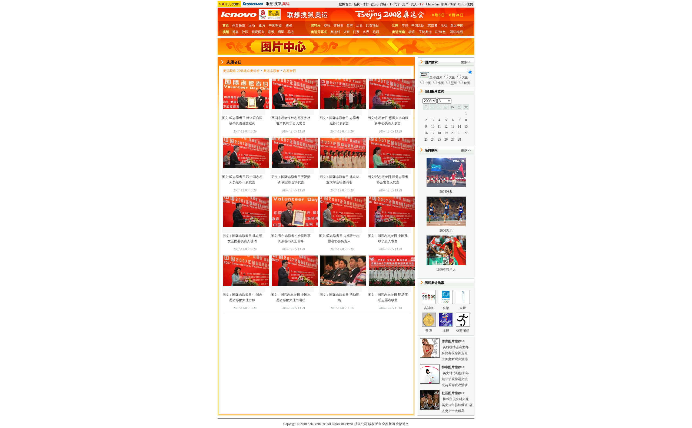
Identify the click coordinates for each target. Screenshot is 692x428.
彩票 (271, 32)
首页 (225, 25)
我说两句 (258, 32)
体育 (365, 4)
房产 (405, 4)
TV (422, 4)
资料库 (316, 25)
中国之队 (417, 25)
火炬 (346, 32)
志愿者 (432, 25)
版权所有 (374, 424)
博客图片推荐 (451, 367)
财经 (383, 4)
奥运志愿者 (271, 71)
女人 (414, 4)
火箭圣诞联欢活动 (455, 385)
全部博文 (402, 424)
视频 (225, 32)
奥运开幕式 (319, 32)
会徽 (446, 308)
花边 (290, 32)
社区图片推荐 (451, 393)
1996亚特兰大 (446, 269)
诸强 (289, 25)
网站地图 (456, 32)
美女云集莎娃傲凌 (455, 405)
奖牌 (350, 25)
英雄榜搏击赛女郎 (456, 347)
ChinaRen (432, 4)
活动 (444, 25)
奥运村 (335, 32)
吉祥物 (429, 308)
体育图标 (462, 331)
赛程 (327, 25)
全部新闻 (388, 424)
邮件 (444, 4)
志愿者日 (289, 71)
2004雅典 (446, 192)
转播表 (338, 25)
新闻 (357, 4)
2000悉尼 (446, 231)
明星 (281, 32)
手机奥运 (425, 32)
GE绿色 (440, 32)
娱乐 (374, 4)
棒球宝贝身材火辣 (456, 399)
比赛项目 (372, 25)
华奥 (405, 25)
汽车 (397, 4)
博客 (453, 4)
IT (389, 4)
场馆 (411, 32)
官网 (395, 25)
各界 (366, 32)
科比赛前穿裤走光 (455, 353)
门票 (356, 32)
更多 (464, 62)
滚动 (251, 25)
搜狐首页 (345, 4)
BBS (461, 4)
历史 (359, 25)
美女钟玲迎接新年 (456, 373)
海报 (446, 331)
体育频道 (238, 25)
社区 (245, 32)
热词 (375, 32)
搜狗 (470, 4)
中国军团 (275, 25)
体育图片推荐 (451, 341)
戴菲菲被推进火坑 (455, 379)
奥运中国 (456, 25)
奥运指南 (398, 32)
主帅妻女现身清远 (455, 359)
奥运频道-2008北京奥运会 (241, 71)
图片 (262, 25)
